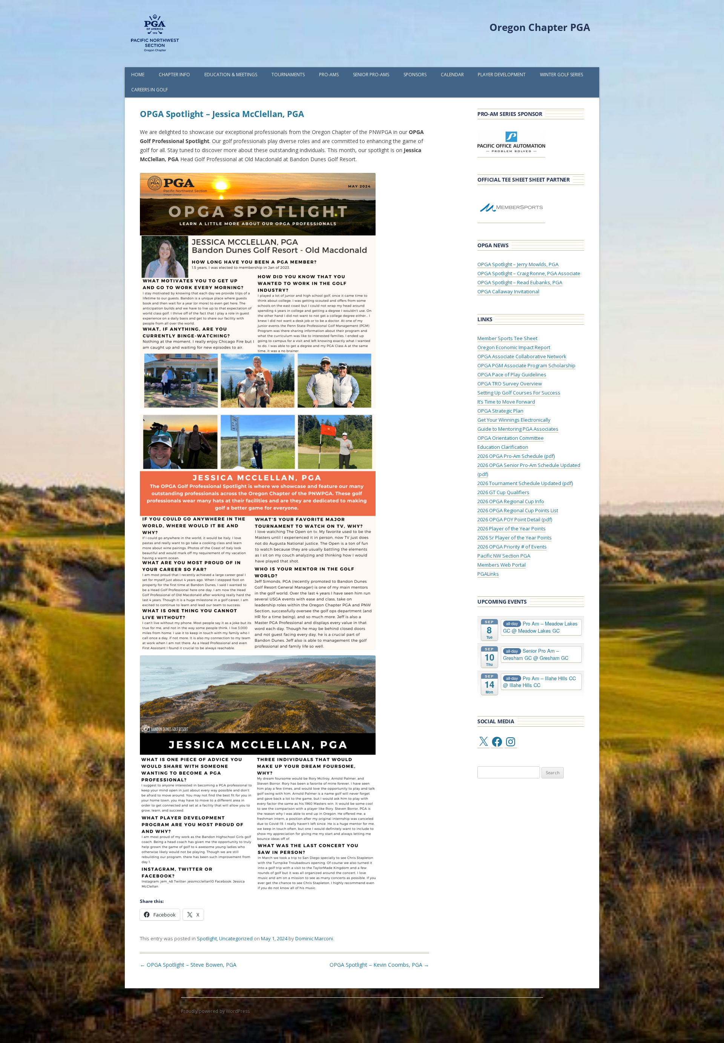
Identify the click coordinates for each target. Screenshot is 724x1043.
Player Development (502, 74)
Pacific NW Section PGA (503, 555)
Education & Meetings (230, 74)
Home (137, 74)
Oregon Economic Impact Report (513, 347)
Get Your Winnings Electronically (514, 419)
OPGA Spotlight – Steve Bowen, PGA (188, 964)
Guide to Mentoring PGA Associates (517, 428)
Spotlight (207, 938)
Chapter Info (174, 74)
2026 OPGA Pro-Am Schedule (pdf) (516, 456)
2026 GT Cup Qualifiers (503, 492)
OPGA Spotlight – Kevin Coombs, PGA (379, 964)
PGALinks (488, 573)
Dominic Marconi (314, 938)
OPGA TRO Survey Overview (509, 383)
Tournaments (288, 74)
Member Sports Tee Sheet (507, 338)
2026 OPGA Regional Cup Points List (517, 510)
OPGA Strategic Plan (500, 410)
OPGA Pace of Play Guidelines (511, 374)
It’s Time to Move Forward (506, 401)
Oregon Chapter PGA (539, 27)
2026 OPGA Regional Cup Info (510, 501)
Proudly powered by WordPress (215, 1011)
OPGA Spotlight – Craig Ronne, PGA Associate (528, 273)
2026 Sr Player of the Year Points (514, 537)
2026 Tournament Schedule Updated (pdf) (525, 483)
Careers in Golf (149, 89)
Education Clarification (502, 447)
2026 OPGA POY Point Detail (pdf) (514, 519)
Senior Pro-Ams (371, 74)
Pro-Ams (329, 74)
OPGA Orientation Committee (510, 437)
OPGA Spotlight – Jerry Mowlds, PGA (517, 264)
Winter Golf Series (561, 74)
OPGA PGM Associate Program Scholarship (526, 365)
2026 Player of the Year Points (511, 528)
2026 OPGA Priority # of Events (512, 546)
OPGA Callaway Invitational (508, 291)
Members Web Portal (501, 564)
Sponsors (414, 74)
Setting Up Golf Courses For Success (518, 392)
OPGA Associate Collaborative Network (521, 356)
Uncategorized (236, 938)
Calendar (452, 74)
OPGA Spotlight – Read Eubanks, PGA (519, 282)
